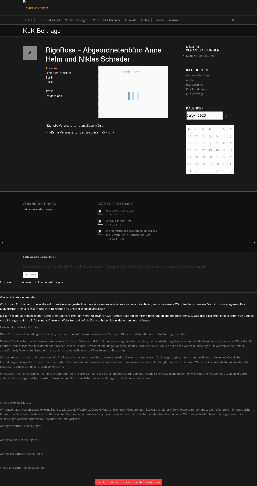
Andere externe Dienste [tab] (15, 403)
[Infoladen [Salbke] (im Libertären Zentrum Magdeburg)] (2, 243)
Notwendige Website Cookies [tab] (19, 327)
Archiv (190, 80)
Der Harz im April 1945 (118, 220)
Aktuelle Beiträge (197, 75)
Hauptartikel (194, 85)
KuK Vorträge (195, 94)
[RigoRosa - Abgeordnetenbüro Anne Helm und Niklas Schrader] (30, 53)
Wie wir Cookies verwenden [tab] (18, 297)
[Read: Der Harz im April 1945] (101, 222)
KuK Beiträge (42, 30)
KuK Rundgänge (196, 89)
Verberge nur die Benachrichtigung (143, 482)
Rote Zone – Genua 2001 (120, 210)
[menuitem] (28, 20)
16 (230, 150)
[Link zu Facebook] (231, 7)
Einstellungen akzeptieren (109, 482)
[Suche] (232, 20)
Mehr (33, 274)
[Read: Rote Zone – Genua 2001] (101, 212)
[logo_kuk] (35, 8)
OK (25, 274)
